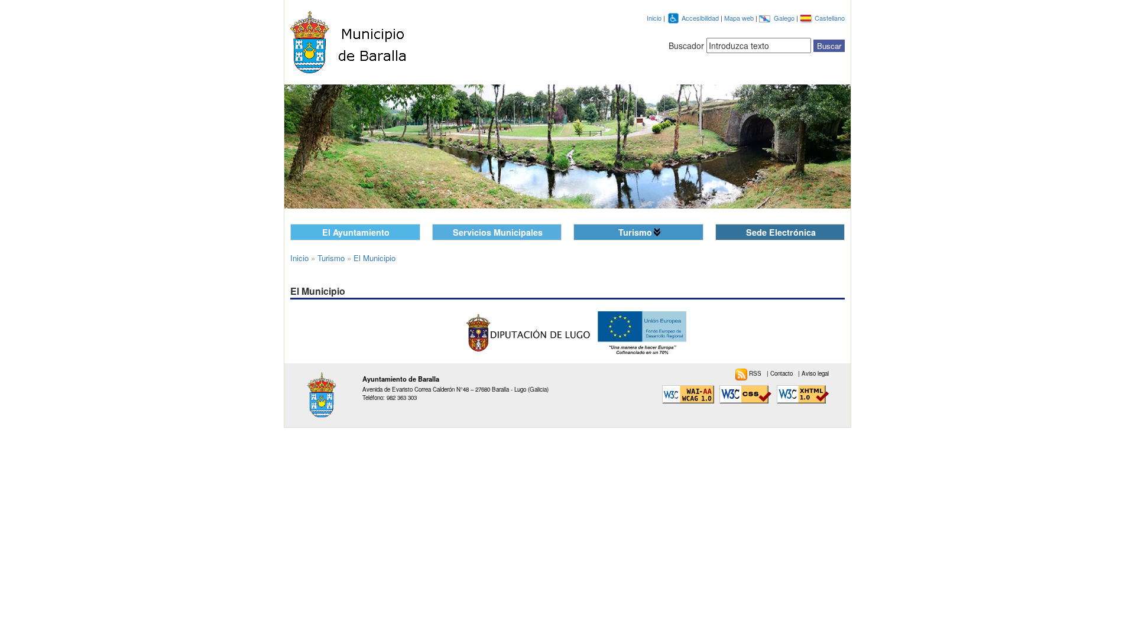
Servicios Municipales (498, 232)
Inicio (654, 17)
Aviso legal (815, 373)
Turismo (635, 232)
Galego (785, 17)
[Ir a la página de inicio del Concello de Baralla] (355, 42)
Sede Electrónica (781, 232)
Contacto (782, 373)
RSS (756, 373)
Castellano (830, 17)
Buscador (686, 45)
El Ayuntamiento (356, 232)
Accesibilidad (701, 17)
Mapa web (739, 17)
